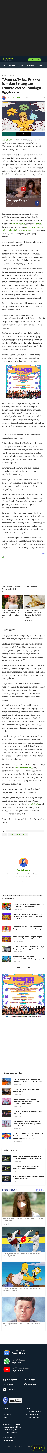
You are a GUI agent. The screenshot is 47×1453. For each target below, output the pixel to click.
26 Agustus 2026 (17, 1116)
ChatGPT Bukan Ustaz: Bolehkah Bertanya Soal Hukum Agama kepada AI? (28, 905)
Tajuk (20, 65)
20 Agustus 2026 (17, 1161)
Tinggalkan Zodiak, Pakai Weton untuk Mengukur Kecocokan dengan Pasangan (28, 928)
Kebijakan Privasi (32, 1414)
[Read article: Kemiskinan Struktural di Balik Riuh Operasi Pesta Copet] (6, 1091)
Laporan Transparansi (33, 1418)
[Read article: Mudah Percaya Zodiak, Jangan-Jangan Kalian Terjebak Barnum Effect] (6, 939)
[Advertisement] (23, 848)
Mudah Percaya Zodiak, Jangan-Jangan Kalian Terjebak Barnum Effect (27, 938)
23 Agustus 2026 (17, 1106)
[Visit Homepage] (8, 59)
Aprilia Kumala (15, 98)
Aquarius (37, 224)
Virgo (4, 834)
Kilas (40, 65)
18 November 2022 (18, 942)
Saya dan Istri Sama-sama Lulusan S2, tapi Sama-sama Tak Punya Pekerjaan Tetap (28, 1080)
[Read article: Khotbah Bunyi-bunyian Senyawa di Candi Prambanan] (6, 1113)
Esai (3, 65)
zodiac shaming (14, 834)
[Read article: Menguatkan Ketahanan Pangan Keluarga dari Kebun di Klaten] (6, 1178)
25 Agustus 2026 (17, 1094)
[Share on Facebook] (38, 134)
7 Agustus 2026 (17, 1181)
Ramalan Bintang (29, 831)
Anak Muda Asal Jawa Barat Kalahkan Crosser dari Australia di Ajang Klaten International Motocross (27, 1123)
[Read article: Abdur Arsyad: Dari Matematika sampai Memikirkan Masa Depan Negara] (6, 1168)
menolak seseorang (24, 767)
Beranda (4, 75)
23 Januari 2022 (17, 952)
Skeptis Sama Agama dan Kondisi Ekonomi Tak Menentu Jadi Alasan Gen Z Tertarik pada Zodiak (28, 916)
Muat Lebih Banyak (23, 967)
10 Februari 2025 (17, 922)
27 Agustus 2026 (17, 1141)
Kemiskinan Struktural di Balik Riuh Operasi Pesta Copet (26, 1090)
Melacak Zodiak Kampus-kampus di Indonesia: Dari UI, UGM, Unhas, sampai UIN (28, 958)
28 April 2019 (27, 98)
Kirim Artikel (35, 59)
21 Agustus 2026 (17, 1084)
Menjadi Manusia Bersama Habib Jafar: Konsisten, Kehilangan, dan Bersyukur (27, 1157)
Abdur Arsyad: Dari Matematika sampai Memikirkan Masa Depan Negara (27, 1167)
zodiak (25, 834)
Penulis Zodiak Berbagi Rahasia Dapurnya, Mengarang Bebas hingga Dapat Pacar (28, 948)
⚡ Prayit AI (38, 1448)
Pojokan (30, 65)
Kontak (5, 1418)
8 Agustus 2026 (17, 1171)
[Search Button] (44, 59)
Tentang (5, 1408)
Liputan (12, 65)
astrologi (10, 831)
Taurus (22, 224)
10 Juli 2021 (16, 962)
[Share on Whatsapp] (9, 134)
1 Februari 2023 (17, 932)
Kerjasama (29, 1408)
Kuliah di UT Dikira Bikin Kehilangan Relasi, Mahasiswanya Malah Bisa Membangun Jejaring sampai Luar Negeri (28, 1136)
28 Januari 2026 (17, 909)
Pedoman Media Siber (33, 1411)
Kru (4, 1411)
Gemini (14, 224)
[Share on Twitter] (23, 134)
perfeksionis (33, 804)
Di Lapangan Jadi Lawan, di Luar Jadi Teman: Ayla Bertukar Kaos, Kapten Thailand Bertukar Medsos (26, 1101)
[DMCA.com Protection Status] (15, 1400)
